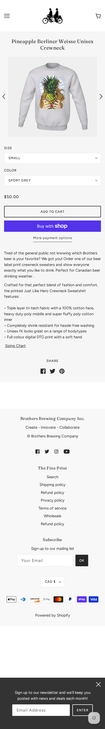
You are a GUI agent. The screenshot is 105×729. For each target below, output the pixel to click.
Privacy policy (52, 500)
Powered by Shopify (52, 615)
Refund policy (52, 492)
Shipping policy (52, 484)
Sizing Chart (15, 345)
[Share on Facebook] (43, 371)
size (8, 148)
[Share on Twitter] (52, 371)
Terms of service (52, 508)
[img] (37, 451)
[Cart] (98, 16)
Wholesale (52, 516)
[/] (52, 15)
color (10, 170)
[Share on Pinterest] (61, 371)
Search (52, 477)
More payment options (52, 238)
